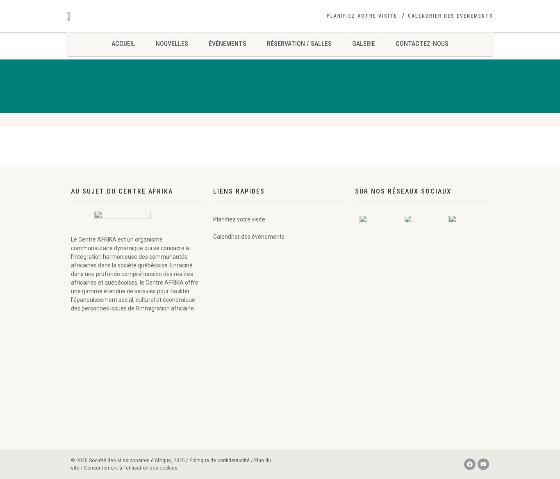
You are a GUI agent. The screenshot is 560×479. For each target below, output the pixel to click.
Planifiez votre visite (362, 16)
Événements (227, 44)
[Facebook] (470, 464)
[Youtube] (483, 464)
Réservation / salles (299, 44)
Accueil (123, 44)
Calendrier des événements (450, 16)
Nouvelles (172, 44)
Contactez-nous (422, 44)
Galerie (363, 44)
